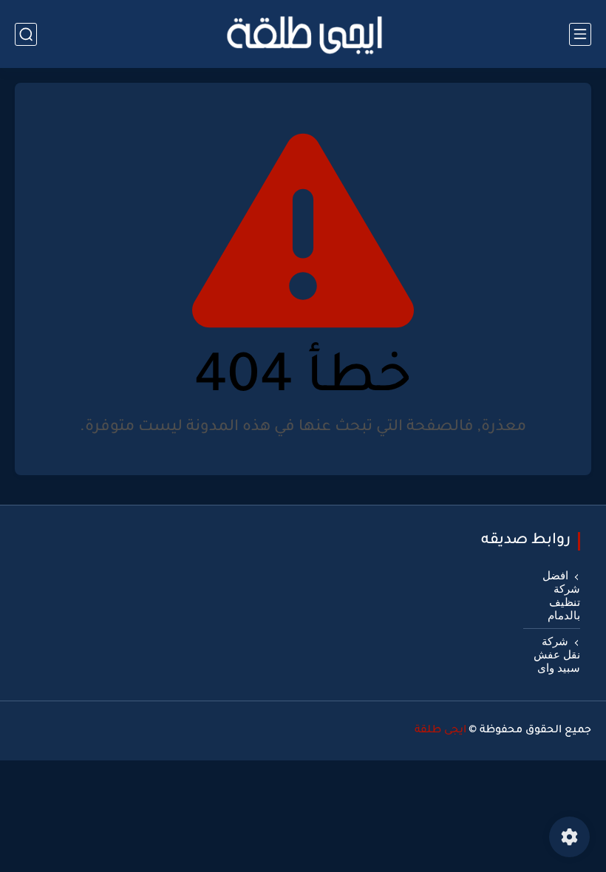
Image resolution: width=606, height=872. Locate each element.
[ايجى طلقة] (303, 34)
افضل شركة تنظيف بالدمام (561, 595)
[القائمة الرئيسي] (580, 34)
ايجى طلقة (440, 731)
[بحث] (26, 34)
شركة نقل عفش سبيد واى (557, 655)
